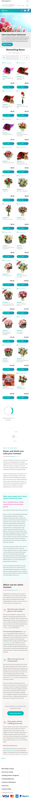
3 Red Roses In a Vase (7, 219)
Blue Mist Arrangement (22, 191)
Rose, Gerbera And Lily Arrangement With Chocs (8, 304)
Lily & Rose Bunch (21, 388)
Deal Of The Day (7, 44)
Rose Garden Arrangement (20, 333)
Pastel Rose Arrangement (5, 361)
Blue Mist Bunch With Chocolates (22, 276)
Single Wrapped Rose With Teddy (7, 107)
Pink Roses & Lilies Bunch (8, 162)
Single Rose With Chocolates (20, 79)
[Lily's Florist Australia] (8, 5)
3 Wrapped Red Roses (7, 134)
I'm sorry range (12, 677)
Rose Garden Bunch (7, 275)
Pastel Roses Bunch (21, 219)
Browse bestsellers (15, 713)
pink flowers (18, 740)
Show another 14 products (8, 419)
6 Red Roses (5, 191)
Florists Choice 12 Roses (8, 388)
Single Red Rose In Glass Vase (22, 107)
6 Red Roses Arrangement (20, 248)
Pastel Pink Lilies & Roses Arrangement (8, 248)
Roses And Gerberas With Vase (21, 304)
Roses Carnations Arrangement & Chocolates (6, 333)
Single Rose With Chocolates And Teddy (22, 163)
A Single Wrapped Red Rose (7, 79)
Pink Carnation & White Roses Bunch (22, 135)
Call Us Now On (6, 1)
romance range (6, 627)
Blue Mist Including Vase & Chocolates (22, 361)
